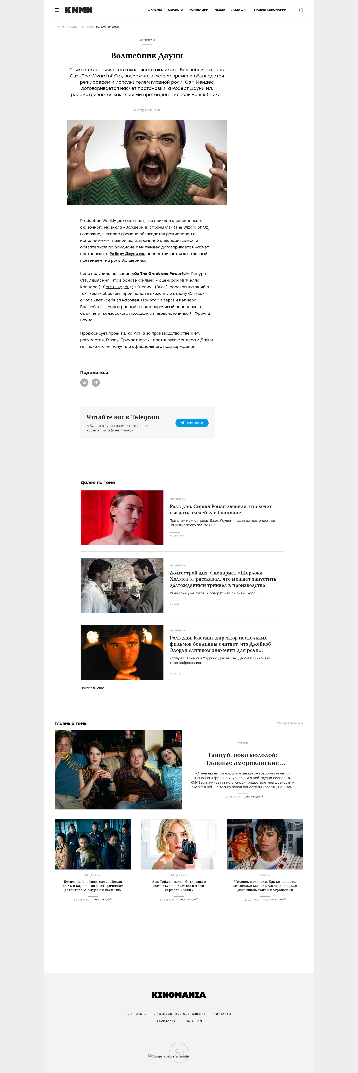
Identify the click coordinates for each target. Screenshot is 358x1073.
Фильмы (155, 10)
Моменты (87, 26)
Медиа (219, 10)
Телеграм (193, 1020)
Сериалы (175, 10)
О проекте (136, 1014)
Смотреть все (288, 723)
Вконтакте (166, 1020)
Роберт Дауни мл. (127, 254)
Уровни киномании (270, 10)
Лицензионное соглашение (180, 1014)
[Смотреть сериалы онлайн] (179, 1058)
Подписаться (194, 422)
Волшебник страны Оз (148, 227)
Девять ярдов (116, 287)
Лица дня (239, 10)
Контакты (222, 1014)
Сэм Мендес (147, 247)
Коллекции (198, 10)
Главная (60, 26)
